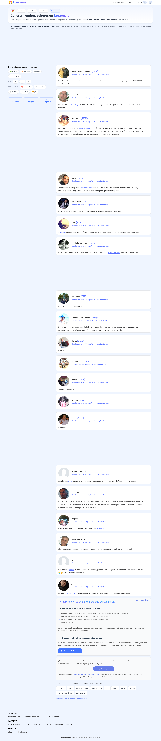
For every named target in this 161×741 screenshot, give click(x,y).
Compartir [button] (46, 102)
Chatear (15, 102)
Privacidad (59, 724)
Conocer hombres (32, 717)
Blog (10, 732)
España (90, 74)
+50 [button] (22, 82)
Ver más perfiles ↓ (143, 600)
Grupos (31, 102)
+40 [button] (15, 82)
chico (70, 481)
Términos (47, 724)
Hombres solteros (135, 2)
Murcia (96, 74)
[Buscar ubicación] (144, 2)
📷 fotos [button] (37, 72)
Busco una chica (86, 188)
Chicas (71, 570)
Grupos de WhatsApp (50, 717)
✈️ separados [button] (39, 87)
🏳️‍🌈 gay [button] (34, 92)
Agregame (22, 2)
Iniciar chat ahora (70, 651)
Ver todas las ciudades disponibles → (71, 699)
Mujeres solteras (119, 2)
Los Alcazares (80, 693)
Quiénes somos (14, 724)
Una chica (62, 232)
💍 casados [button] (13, 92)
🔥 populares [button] (25, 72)
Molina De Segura (82, 688)
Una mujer (75, 104)
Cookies (69, 724)
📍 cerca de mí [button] (14, 76)
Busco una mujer (85, 128)
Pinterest (23, 732)
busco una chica (114, 253)
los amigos (100, 528)
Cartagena (61, 688)
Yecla (107, 688)
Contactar (36, 724)
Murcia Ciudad (97, 688)
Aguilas (132, 688)
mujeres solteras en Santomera (86, 674)
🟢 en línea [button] (13, 72)
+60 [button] (28, 82)
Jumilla (123, 688)
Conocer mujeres (14, 717)
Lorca (70, 688)
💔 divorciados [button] (26, 87)
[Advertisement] (74, 48)
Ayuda (26, 724)
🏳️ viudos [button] (24, 92)
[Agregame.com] (13, 10)
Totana (115, 688)
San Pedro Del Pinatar (65, 693)
